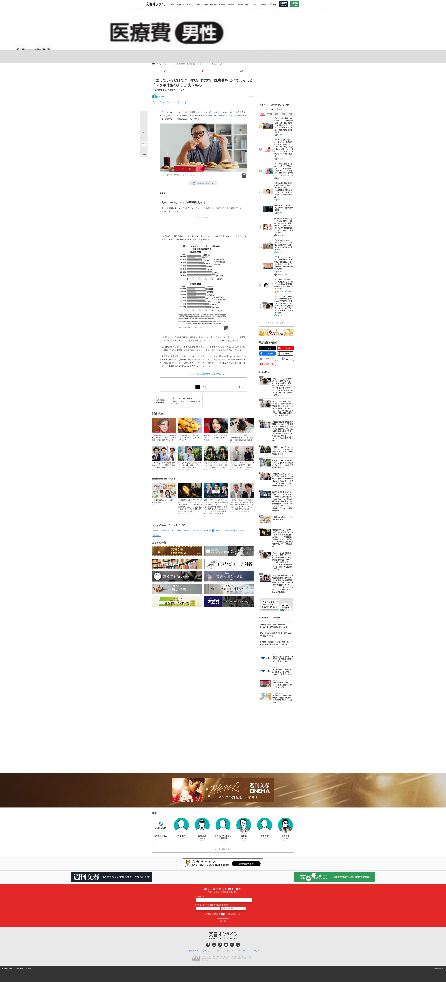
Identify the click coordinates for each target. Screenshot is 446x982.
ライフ (159, 64)
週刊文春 (213, 5)
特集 (199, 5)
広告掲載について (192, 951)
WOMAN (231, 5)
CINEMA (240, 5)
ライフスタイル (173, 103)
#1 (165, 71)
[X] (214, 945)
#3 (241, 71)
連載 (206, 5)
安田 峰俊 (279, 213)
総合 (281, 109)
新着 (172, 5)
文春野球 (263, 5)
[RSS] (238, 945)
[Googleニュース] (226, 945)
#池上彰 (156, 531)
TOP (153, 64)
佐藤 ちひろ (280, 159)
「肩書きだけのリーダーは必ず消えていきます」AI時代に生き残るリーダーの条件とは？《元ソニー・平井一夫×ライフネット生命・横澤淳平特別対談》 (242, 505)
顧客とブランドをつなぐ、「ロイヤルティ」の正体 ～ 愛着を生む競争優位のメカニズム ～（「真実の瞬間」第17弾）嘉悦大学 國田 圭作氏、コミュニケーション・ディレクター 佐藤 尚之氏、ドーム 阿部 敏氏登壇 (216, 508)
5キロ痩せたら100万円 (223, 116)
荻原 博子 (160, 97)
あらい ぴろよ (280, 291)
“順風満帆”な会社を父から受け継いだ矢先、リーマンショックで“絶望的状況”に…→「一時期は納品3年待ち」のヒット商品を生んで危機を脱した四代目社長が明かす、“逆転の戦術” (190, 507)
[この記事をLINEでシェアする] (144, 137)
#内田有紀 (208, 531)
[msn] (232, 945)
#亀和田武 (218, 531)
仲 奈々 (279, 199)
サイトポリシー (243, 951)
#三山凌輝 (240, 531)
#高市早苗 (165, 531)
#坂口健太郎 (176, 531)
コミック (254, 5)
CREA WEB (19, 969)
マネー (163, 103)
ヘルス (183, 103)
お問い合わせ (207, 951)
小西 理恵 (290, 291)
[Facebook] (208, 945)
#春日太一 (157, 535)
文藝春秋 (222, 5)
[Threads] (220, 945)
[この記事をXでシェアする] (144, 115)
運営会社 (256, 951)
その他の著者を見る (223, 849)
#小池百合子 (229, 531)
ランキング (180, 5)
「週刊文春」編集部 (282, 274)
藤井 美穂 (279, 271)
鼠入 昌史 (279, 135)
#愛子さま (197, 531)
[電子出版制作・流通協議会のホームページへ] (196, 958)
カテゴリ (190, 5)
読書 (247, 5)
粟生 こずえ (280, 252)
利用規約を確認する (212, 914)
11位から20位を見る (276, 323)
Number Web (7, 969)
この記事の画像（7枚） (205, 183)
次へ (241, 387)
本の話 (28, 969)
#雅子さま (187, 531)
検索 (274, 5)
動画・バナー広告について (225, 951)
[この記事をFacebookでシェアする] (144, 122)
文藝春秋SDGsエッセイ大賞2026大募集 (162, 502)
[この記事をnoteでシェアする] (144, 144)
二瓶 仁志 (279, 315)
